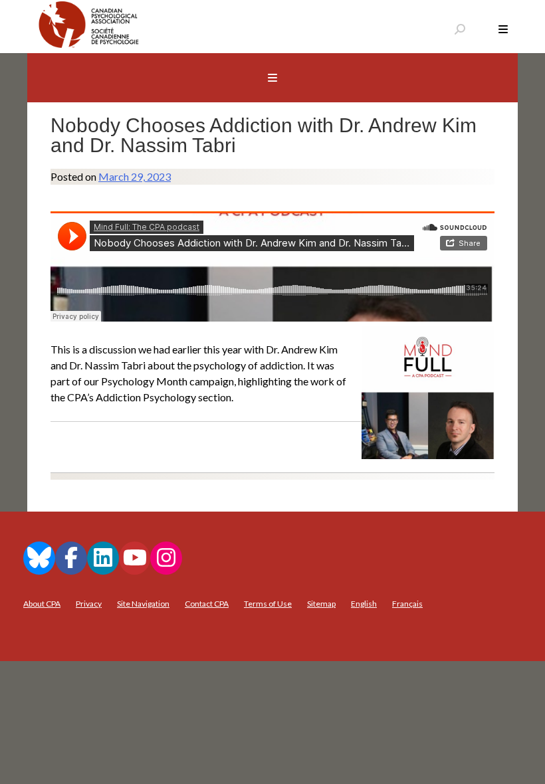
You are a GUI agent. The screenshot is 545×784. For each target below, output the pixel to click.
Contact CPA (207, 604)
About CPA (41, 604)
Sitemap (321, 604)
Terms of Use (268, 604)
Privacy (89, 604)
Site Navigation (143, 604)
